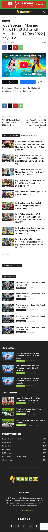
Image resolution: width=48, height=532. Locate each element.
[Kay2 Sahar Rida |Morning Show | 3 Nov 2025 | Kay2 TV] (8, 194)
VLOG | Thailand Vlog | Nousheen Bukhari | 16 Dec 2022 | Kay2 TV (12, 122)
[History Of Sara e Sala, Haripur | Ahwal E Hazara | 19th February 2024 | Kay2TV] (8, 423)
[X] (10, 47)
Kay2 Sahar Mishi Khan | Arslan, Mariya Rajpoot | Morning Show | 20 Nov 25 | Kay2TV (29, 172)
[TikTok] (24, 526)
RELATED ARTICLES (11, 136)
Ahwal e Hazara (21, 403)
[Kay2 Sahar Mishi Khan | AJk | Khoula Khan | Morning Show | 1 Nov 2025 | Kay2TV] (8, 206)
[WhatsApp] (20, 47)
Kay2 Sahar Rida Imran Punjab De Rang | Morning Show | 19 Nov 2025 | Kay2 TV (29, 183)
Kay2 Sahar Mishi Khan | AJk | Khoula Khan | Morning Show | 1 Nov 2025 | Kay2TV (29, 205)
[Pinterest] (15, 47)
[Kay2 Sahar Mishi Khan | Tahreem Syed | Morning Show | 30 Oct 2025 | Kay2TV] (8, 231)
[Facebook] (4, 47)
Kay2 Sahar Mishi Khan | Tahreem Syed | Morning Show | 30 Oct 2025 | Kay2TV (29, 230)
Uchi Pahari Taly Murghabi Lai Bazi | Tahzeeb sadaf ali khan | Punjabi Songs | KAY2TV (35, 124)
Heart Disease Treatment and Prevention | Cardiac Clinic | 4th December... (27, 368)
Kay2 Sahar (12, 18)
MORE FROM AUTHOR (29, 136)
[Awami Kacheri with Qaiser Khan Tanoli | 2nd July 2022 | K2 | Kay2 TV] (8, 285)
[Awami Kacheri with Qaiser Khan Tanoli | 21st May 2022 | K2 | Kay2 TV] (8, 319)
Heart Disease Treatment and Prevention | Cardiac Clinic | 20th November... (28, 380)
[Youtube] (36, 526)
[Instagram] (17, 526)
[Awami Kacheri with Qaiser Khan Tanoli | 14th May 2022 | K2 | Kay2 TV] (8, 330)
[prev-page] (3, 253)
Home (4, 18)
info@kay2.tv (29, 510)
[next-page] (7, 253)
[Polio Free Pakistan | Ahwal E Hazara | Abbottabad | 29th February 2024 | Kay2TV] (8, 412)
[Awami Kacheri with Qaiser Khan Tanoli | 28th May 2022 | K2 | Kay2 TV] (8, 308)
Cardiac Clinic (20, 360)
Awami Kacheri (21, 287)
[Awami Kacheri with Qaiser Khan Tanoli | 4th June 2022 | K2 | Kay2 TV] (8, 297)
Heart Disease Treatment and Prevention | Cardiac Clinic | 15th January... (28, 355)
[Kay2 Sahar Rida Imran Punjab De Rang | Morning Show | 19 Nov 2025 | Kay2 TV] (8, 183)
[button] (3, 12)
